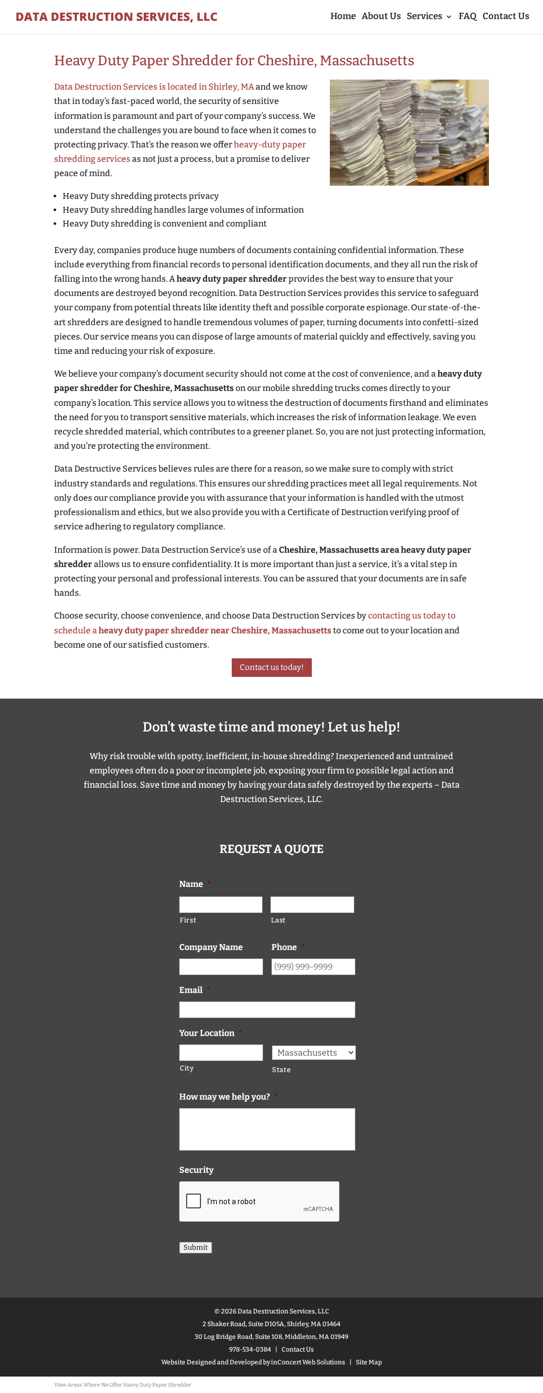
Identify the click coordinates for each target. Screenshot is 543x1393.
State (281, 1070)
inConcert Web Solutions (308, 1362)
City (187, 1068)
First (188, 920)
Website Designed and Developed (211, 1362)
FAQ (468, 17)
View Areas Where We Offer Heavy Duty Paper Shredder (122, 1385)
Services (424, 17)
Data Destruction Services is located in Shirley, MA (154, 87)
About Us (381, 17)
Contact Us (506, 17)
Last (278, 920)
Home (343, 17)
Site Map (369, 1362)
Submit (195, 1247)
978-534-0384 (250, 1349)
